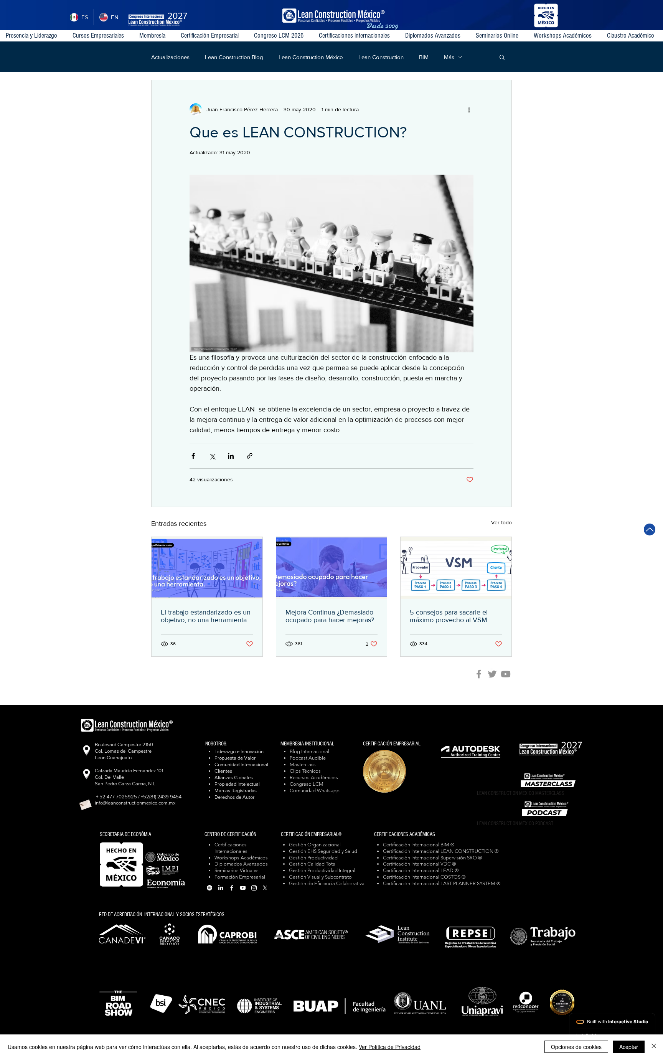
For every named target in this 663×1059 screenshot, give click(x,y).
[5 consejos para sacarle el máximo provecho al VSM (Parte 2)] (456, 568)
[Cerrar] (653, 1047)
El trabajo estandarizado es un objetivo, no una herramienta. (206, 616)
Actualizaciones (170, 57)
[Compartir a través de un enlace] (249, 455)
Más (449, 57)
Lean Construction (381, 57)
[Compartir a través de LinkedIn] (230, 455)
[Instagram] (254, 887)
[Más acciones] (468, 109)
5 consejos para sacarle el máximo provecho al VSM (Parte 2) (449, 616)
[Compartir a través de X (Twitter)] (212, 455)
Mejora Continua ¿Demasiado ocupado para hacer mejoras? (329, 616)
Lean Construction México (311, 57)
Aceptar (628, 1047)
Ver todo (501, 522)
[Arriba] (649, 529)
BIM (424, 57)
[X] (265, 887)
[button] (356, 35)
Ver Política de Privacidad (390, 1047)
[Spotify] (209, 887)
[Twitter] (492, 674)
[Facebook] (479, 674)
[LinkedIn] (220, 887)
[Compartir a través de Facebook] (193, 455)
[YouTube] (505, 674)
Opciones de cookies (576, 1047)
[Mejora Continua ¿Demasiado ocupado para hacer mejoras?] (331, 568)
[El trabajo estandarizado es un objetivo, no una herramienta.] (207, 568)
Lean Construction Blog (234, 57)
